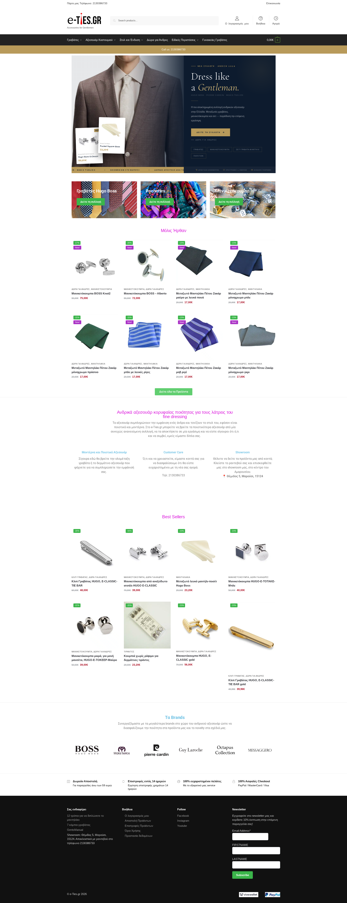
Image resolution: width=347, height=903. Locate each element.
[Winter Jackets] (242, 199)
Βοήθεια (260, 23)
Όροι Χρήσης (133, 830)
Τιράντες (129, 652)
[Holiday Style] (173, 199)
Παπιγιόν (199, 156)
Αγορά (276, 23)
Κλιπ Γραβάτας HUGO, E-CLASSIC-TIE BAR (94, 583)
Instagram (183, 820)
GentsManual (75, 829)
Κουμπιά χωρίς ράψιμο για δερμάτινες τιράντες (141, 658)
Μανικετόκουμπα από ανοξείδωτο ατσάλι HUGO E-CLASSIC (145, 583)
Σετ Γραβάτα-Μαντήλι (247, 149)
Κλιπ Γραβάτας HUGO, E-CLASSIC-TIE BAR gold (251, 682)
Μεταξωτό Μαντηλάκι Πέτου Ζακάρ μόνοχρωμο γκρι (250, 370)
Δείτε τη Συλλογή (208, 132)
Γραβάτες (199, 149)
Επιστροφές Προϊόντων (139, 825)
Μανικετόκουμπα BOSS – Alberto (145, 293)
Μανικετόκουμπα (220, 149)
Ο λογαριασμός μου (237, 23)
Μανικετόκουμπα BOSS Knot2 (91, 293)
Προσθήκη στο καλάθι (95, 305)
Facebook (183, 815)
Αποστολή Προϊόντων (138, 820)
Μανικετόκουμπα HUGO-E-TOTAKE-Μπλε (251, 583)
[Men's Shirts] (104, 199)
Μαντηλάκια (203, 289)
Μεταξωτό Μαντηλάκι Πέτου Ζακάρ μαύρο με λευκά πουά (198, 295)
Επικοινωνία (273, 3)
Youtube (182, 825)
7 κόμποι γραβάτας (78, 824)
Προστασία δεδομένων (138, 835)
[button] (273, 39)
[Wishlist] (113, 244)
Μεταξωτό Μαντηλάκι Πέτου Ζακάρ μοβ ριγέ (198, 370)
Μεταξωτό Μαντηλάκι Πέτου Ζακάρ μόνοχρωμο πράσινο (94, 370)
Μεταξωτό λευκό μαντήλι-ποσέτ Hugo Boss (196, 583)
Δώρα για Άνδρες (206, 140)
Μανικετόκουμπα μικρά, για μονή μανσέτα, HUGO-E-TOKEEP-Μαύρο (94, 658)
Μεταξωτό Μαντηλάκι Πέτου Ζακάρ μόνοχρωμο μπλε (250, 295)
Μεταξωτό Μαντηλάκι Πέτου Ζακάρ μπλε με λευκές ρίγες (146, 370)
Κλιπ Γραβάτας (80, 577)
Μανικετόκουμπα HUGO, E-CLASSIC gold (193, 657)
